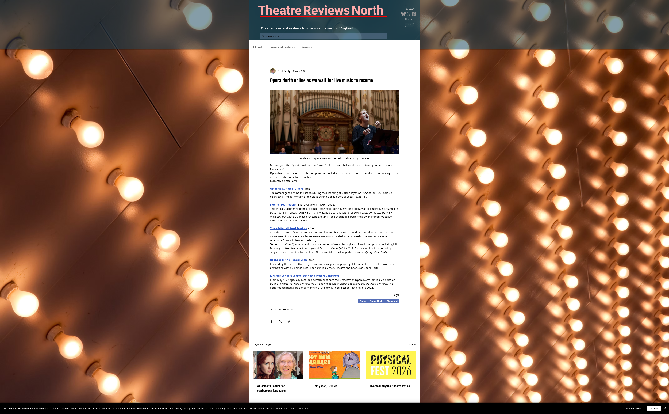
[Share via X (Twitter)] (280, 321)
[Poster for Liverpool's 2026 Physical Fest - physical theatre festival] (391, 365)
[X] (408, 14)
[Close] (665, 408)
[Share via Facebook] (271, 321)
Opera (363, 301)
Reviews (307, 47)
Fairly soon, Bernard (325, 386)
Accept (654, 408)
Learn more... (304, 408)
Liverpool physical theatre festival (390, 385)
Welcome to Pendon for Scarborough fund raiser (271, 388)
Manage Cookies (633, 408)
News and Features (282, 47)
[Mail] (409, 25)
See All (412, 344)
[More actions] (397, 71)
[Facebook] (414, 14)
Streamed (392, 301)
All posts (258, 47)
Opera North (376, 301)
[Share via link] (288, 321)
